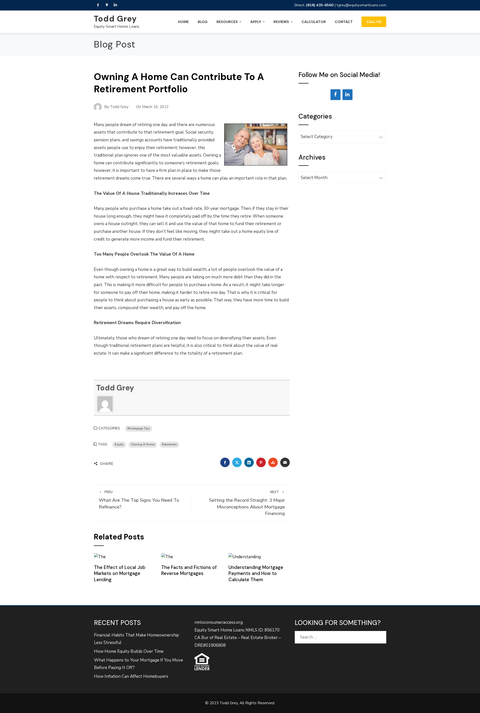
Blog (203, 22)
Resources (227, 22)
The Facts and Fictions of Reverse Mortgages (189, 570)
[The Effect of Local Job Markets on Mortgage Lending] (100, 556)
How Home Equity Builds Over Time (129, 651)
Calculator (314, 22)
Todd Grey (115, 19)
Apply (255, 22)
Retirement (169, 444)
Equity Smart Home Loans (116, 26)
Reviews (281, 22)
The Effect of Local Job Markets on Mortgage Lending (120, 573)
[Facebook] (335, 94)
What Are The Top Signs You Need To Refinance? (139, 500)
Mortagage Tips (139, 428)
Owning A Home (142, 444)
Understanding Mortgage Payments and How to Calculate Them (255, 573)
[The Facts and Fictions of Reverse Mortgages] (167, 556)
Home (183, 22)
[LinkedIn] (347, 94)
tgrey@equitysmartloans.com (361, 5)
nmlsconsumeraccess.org (218, 622)
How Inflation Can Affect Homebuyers (131, 676)
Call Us (373, 22)
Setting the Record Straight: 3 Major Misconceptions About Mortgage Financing (247, 503)
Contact (344, 22)
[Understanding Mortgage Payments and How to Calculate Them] (244, 556)
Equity (119, 444)
